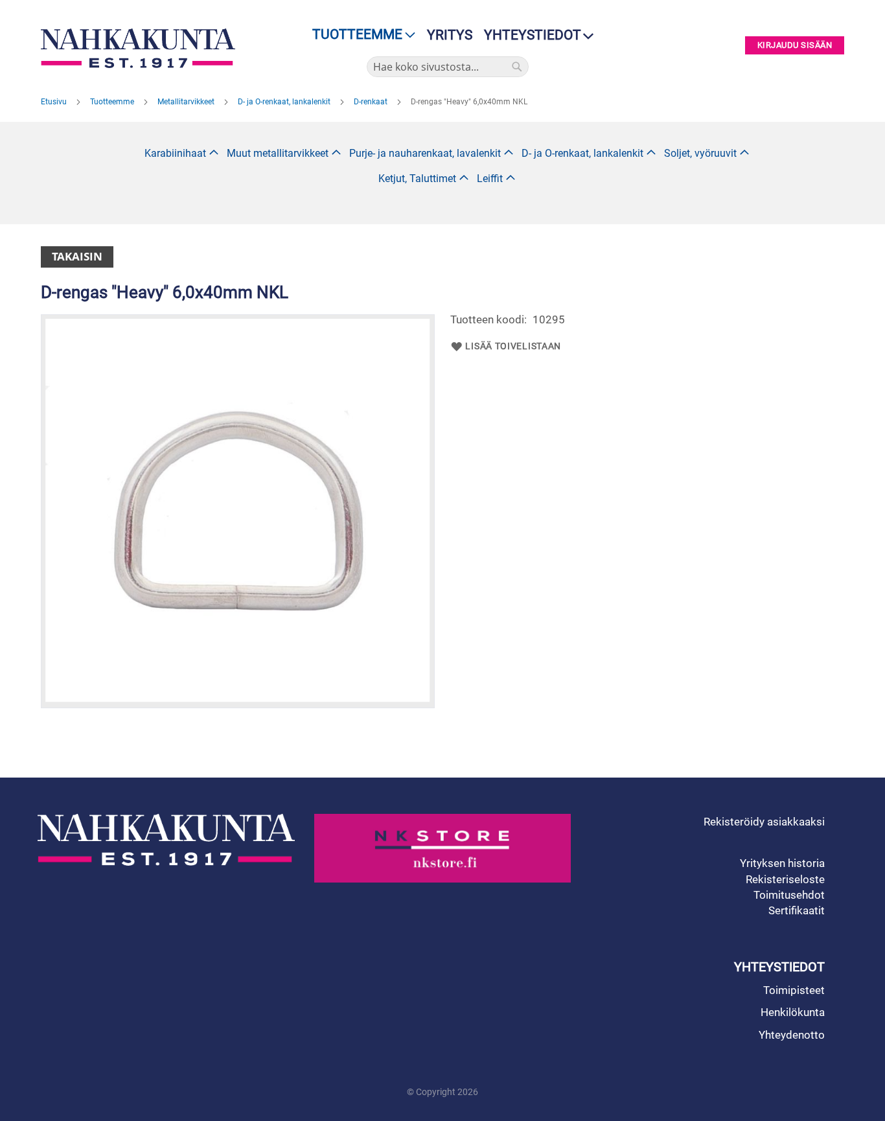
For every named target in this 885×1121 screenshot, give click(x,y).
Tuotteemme (113, 101)
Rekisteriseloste (785, 879)
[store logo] (141, 48)
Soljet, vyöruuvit (700, 153)
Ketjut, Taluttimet (417, 178)
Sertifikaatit (796, 910)
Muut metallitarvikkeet (277, 153)
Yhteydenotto (792, 1034)
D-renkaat (371, 101)
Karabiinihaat (175, 153)
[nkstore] (442, 848)
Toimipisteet (794, 990)
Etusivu (55, 101)
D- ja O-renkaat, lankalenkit (285, 101)
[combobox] (448, 66)
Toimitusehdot (789, 894)
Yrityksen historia (782, 863)
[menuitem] (360, 34)
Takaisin (77, 256)
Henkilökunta (793, 1012)
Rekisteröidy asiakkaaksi (764, 821)
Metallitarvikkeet (186, 101)
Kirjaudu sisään (795, 46)
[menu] (359, 34)
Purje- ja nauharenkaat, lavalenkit (425, 153)
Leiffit (490, 178)
